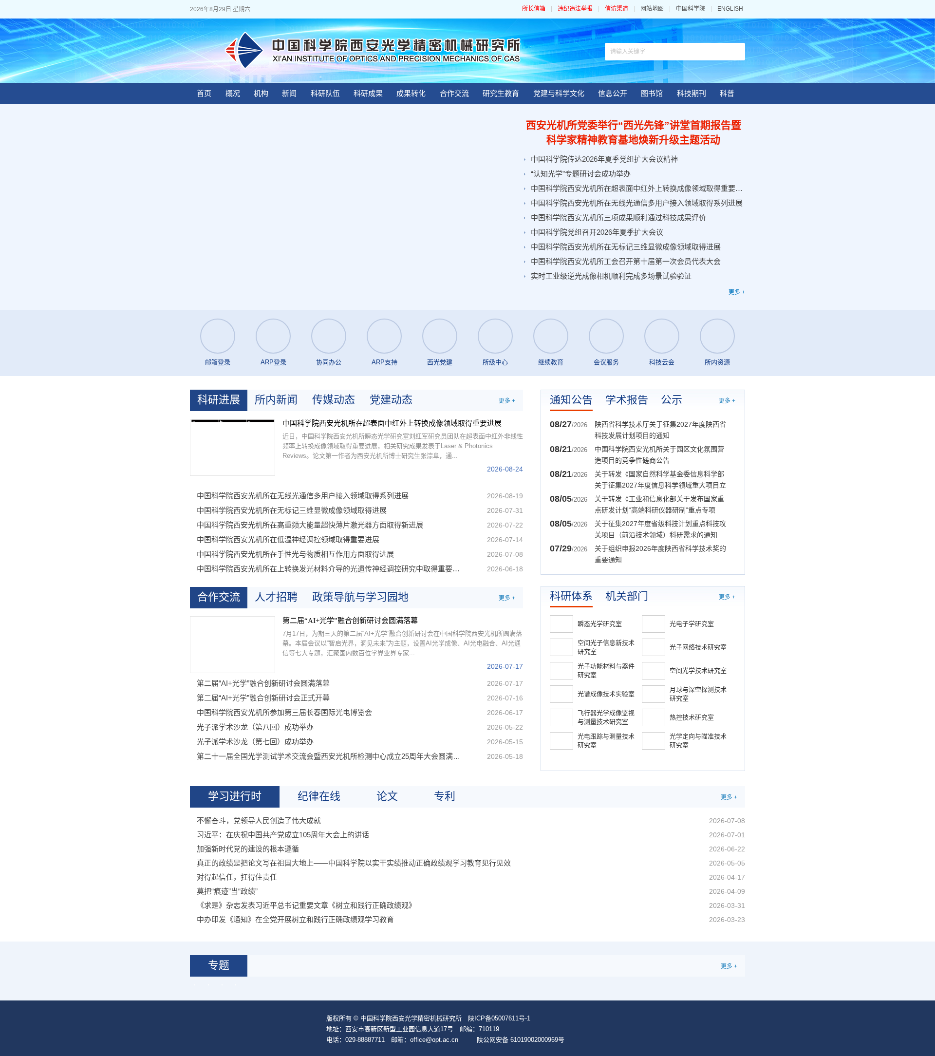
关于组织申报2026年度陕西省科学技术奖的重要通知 (660, 554)
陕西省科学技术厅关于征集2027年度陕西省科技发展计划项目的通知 (660, 429)
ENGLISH (730, 9)
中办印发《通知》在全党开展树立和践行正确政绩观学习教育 (295, 919)
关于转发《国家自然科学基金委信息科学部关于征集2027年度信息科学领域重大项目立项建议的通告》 (660, 480)
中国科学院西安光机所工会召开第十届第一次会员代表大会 (626, 261)
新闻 (289, 93)
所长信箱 (533, 9)
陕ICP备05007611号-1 (499, 1018)
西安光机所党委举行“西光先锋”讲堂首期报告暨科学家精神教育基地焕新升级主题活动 (633, 132)
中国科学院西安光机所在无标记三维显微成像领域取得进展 (626, 247)
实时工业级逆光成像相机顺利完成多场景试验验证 (611, 276)
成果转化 (411, 93)
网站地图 (652, 9)
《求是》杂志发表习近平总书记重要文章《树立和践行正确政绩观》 (306, 905)
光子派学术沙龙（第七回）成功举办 (255, 741)
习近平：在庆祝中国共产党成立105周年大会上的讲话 (283, 834)
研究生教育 (501, 93)
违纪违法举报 (575, 9)
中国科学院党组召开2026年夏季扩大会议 (597, 232)
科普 (727, 93)
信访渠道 (616, 9)
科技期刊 (691, 93)
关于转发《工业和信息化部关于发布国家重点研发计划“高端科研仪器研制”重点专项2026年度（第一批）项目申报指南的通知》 (660, 505)
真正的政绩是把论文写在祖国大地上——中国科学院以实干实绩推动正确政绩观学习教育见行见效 (354, 863)
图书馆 (652, 93)
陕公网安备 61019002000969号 (520, 1039)
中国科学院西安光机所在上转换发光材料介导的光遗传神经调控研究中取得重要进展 (330, 569)
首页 (204, 93)
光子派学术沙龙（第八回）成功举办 (255, 727)
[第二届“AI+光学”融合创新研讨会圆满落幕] (232, 644)
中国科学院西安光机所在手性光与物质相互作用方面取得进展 (295, 554)
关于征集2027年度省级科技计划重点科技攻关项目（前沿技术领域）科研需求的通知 (660, 529)
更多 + (737, 292)
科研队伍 (325, 93)
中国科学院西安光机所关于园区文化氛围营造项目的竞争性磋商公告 (659, 454)
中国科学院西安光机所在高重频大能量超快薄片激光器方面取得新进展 (310, 525)
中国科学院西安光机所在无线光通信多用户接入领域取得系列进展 (637, 203)
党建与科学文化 (558, 93)
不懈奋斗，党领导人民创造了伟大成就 (259, 820)
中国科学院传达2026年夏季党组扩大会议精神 (604, 159)
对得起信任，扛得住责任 (237, 877)
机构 (261, 93)
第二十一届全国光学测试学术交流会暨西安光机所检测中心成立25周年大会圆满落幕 (330, 756)
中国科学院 (690, 9)
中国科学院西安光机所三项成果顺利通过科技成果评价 (618, 217)
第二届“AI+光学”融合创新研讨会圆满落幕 (350, 620)
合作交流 (454, 93)
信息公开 (612, 93)
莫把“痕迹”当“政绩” (227, 891)
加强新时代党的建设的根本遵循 (248, 849)
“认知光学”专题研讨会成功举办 (581, 174)
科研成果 (368, 93)
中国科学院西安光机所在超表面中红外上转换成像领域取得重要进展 (637, 188)
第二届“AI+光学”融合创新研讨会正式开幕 (263, 698)
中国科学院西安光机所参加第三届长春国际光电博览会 (284, 712)
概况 (232, 93)
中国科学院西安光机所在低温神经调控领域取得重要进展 (288, 539)
